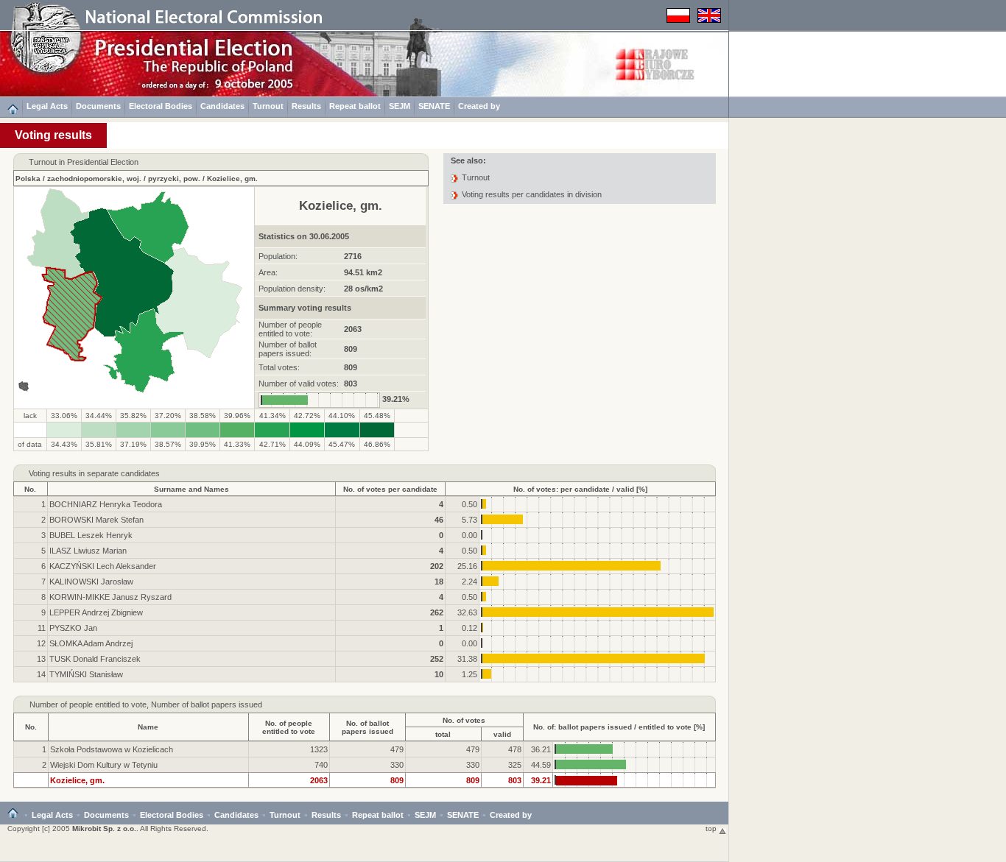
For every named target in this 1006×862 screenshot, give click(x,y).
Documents (98, 106)
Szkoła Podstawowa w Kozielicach (111, 749)
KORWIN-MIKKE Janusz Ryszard (110, 597)
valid (502, 734)
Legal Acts (47, 106)
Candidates (222, 106)
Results (306, 106)
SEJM (399, 106)
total (443, 734)
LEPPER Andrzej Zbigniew (96, 612)
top (712, 828)
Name (148, 727)
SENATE (434, 106)
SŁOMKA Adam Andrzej (91, 643)
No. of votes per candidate (390, 489)
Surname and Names (191, 489)
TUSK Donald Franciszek (95, 658)
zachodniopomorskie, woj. (94, 178)
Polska (28, 178)
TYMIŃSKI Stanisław (86, 674)
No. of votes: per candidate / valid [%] (580, 489)
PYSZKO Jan (73, 627)
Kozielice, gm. (232, 178)
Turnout (268, 106)
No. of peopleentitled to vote (288, 727)
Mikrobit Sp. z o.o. (104, 828)
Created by (479, 106)
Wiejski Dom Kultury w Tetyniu (104, 764)
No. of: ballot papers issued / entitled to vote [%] (619, 727)
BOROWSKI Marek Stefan (96, 519)
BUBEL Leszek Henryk (91, 535)
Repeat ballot (355, 106)
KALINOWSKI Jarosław (91, 581)
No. (30, 489)
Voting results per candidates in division (532, 194)
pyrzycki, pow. (174, 178)
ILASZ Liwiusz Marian (88, 550)
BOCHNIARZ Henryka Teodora (105, 504)
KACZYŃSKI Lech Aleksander (102, 566)
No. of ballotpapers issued (367, 727)
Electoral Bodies (160, 106)
